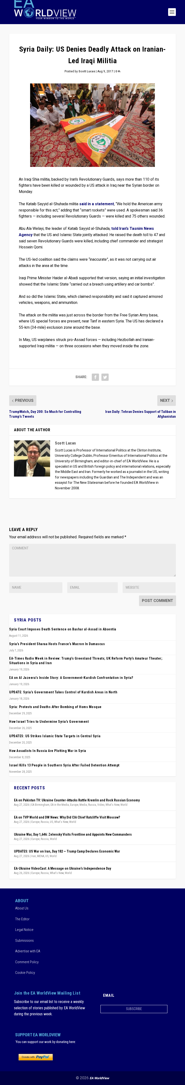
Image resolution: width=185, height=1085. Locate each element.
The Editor (22, 919)
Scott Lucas (87, 71)
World (123, 804)
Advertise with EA (27, 951)
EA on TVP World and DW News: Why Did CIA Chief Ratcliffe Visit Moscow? (67, 817)
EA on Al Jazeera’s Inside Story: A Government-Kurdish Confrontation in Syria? (71, 678)
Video (100, 804)
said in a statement (96, 204)
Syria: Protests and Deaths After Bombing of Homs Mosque (55, 707)
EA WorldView (99, 1078)
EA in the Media (60, 804)
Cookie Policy (25, 972)
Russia (92, 804)
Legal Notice (24, 930)
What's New (112, 804)
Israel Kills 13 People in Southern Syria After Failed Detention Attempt (64, 765)
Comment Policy (27, 962)
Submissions (24, 940)
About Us (21, 908)
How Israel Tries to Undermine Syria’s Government (49, 721)
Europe (74, 804)
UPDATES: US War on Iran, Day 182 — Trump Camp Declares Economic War (67, 851)
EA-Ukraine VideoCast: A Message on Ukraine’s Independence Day (62, 868)
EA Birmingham (40, 804)
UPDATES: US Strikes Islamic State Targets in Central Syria (54, 736)
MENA (40, 856)
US (51, 822)
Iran (33, 856)
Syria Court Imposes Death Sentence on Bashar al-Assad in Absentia (62, 629)
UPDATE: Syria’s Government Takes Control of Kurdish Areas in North (63, 692)
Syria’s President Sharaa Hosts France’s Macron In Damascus (57, 644)
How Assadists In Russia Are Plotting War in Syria (47, 751)
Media (83, 804)
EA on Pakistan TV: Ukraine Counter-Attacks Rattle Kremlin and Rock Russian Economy (77, 800)
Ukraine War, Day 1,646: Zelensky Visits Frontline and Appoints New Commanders (73, 834)
